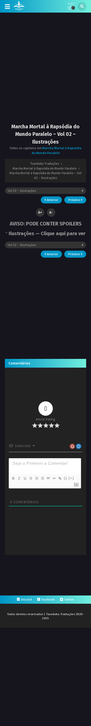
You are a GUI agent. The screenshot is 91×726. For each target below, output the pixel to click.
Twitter (69, 599)
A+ (40, 212)
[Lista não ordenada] (42, 478)
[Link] (60, 478)
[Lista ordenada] (36, 478)
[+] (71, 478)
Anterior (52, 200)
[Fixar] (30, 478)
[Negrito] (13, 478)
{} (65, 478)
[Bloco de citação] (48, 478)
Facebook (48, 599)
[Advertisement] (45, 72)
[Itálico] (19, 478)
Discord (26, 599)
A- (51, 212)
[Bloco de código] (54, 478)
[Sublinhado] (25, 478)
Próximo (74, 200)
